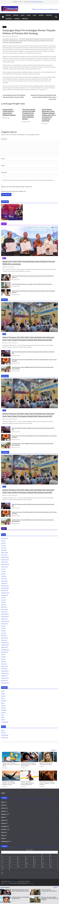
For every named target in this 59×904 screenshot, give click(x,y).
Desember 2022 (5, 642)
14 (35, 860)
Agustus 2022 (4, 652)
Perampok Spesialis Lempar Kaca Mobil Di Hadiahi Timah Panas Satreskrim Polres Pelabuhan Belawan (28, 114)
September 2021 (5, 678)
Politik (22, 15)
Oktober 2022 (4, 647)
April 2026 (3, 547)
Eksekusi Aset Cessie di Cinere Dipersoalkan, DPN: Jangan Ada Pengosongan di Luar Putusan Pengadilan (34, 360)
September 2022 (5, 649)
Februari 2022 (4, 666)
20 (27, 863)
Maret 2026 (4, 550)
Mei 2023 (3, 630)
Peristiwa (15, 15)
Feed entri (3, 732)
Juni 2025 (3, 571)
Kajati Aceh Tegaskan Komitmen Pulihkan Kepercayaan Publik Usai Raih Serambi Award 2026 (33, 352)
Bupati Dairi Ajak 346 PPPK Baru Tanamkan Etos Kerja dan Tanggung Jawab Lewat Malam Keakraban (33, 291)
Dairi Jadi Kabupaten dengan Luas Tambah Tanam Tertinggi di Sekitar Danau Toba (32, 284)
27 (27, 866)
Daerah (3, 693)
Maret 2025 (4, 578)
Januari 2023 (4, 640)
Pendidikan (9, 18)
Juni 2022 (3, 656)
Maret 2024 (4, 607)
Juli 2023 (3, 626)
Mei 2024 (3, 602)
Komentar (4, 139)
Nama (3, 158)
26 (18, 866)
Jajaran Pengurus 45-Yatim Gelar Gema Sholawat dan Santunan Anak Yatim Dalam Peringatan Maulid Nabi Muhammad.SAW (28, 338)
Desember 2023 (5, 614)
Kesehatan (49, 15)
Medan (3, 703)
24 (2, 866)
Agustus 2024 (4, 595)
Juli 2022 (3, 654)
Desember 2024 (5, 585)
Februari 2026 (4, 552)
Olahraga (17, 18)
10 (2, 860)
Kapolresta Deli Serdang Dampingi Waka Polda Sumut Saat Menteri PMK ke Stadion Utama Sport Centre (43, 97)
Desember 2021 (5, 671)
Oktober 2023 (4, 618)
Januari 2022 (4, 668)
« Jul (2, 873)
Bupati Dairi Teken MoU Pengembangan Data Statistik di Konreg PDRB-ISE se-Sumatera (28, 262)
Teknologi (25, 18)
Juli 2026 (3, 540)
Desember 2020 (5, 682)
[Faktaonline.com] (3, 17)
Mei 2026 (3, 545)
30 (51, 866)
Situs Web (4, 172)
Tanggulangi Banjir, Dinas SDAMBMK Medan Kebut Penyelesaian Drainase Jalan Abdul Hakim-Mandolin (32, 367)
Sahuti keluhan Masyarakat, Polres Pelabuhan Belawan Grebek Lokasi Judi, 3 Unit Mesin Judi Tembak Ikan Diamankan (49, 115)
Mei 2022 (3, 659)
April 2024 (3, 604)
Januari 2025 (4, 583)
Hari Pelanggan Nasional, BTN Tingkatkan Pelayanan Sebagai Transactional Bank (14, 96)
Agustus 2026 (4, 538)
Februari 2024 (4, 609)
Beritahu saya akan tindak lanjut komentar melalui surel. (16, 186)
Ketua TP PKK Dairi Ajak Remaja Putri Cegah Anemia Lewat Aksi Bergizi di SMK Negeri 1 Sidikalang (33, 276)
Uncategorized (4, 722)
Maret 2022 (4, 664)
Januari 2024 (4, 611)
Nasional (8, 15)
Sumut (34, 15)
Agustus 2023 (4, 623)
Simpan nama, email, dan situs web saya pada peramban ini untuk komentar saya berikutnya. (28, 180)
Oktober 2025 (4, 562)
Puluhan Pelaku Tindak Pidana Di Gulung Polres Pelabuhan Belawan (9, 112)
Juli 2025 (3, 569)
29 (43, 866)
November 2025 (5, 559)
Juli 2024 (3, 597)
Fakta (13, 266)
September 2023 (5, 621)
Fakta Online (15, 36)
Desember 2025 (5, 557)
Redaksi (3, 793)
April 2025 (3, 576)
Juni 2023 (3, 628)
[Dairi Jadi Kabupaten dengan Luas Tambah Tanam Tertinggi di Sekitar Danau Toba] (6, 285)
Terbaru (3, 719)
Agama (4, 334)
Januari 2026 (4, 555)
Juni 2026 (3, 543)
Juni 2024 (3, 600)
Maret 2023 (4, 635)
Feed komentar (4, 735)
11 (10, 860)
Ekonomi (41, 15)
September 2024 (5, 592)
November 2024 (5, 588)
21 (35, 863)
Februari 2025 (4, 581)
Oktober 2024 (4, 590)
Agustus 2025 (4, 566)
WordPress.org (4, 737)
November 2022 (5, 645)
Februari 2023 (4, 637)
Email (3, 165)
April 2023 (3, 633)
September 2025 (5, 564)
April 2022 (3, 661)
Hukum (29, 15)
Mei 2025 (3, 573)
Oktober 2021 (4, 675)
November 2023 (5, 616)
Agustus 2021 (4, 680)
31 (2, 869)
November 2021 (5, 673)
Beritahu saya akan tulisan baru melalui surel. (13, 191)
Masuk (2, 730)
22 (43, 863)
